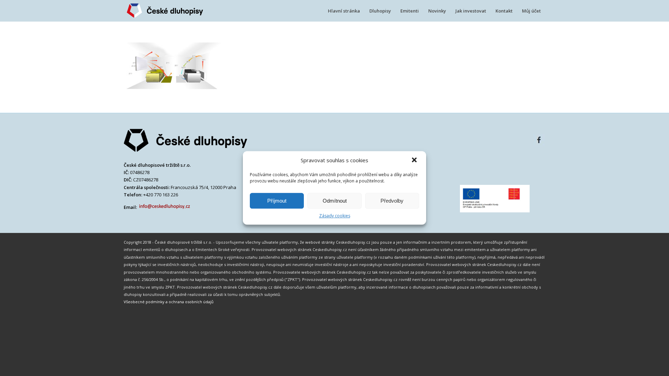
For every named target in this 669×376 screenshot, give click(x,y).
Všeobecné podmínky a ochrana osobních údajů (169, 301)
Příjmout (276, 201)
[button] (415, 160)
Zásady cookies (334, 216)
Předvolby (391, 201)
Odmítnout (335, 201)
